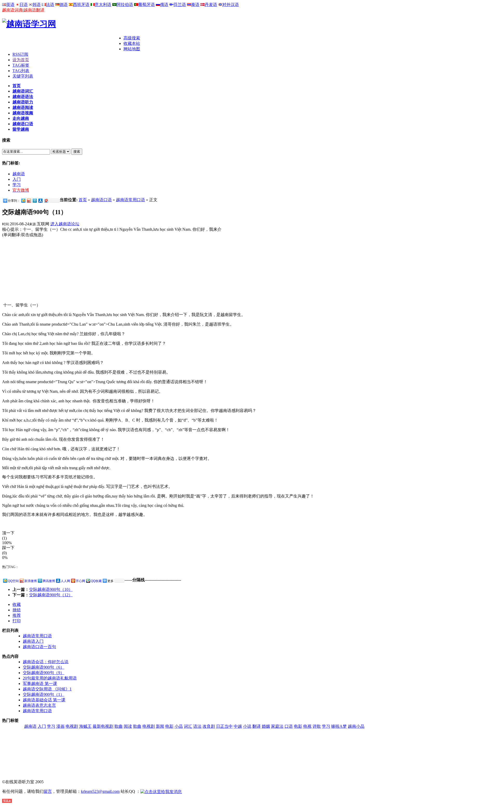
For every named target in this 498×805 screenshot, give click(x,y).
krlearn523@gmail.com (100, 791)
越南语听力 (22, 102)
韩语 (36, 4)
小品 (179, 726)
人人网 (65, 581)
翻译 (256, 726)
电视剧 (72, 726)
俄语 (164, 4)
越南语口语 (22, 124)
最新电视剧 (103, 726)
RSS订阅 (20, 54)
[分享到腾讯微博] (34, 200)
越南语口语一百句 (39, 647)
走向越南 (20, 118)
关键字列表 (22, 76)
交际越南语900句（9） (43, 672)
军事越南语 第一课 (40, 683)
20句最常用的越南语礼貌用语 (50, 678)
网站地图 (131, 49)
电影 (169, 726)
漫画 (60, 726)
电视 (307, 726)
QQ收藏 (96, 581)
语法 (197, 726)
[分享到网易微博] (46, 200)
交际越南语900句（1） (43, 694)
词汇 (188, 726)
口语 (289, 726)
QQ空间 (13, 581)
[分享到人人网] (40, 200)
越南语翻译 (34, 10)
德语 (63, 4)
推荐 (16, 615)
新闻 (160, 726)
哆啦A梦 (339, 726)
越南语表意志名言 (39, 705)
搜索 (76, 151)
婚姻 (266, 726)
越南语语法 (22, 96)
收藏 (16, 604)
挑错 (16, 610)
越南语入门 (33, 641)
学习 (16, 185)
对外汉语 (230, 4)
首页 (16, 85)
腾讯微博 (49, 581)
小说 (247, 726)
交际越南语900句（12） (51, 595)
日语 (23, 4)
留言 (48, 791)
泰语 (195, 4)
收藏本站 (131, 43)
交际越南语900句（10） (51, 589)
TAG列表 (20, 70)
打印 (16, 621)
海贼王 (85, 726)
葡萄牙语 (146, 4)
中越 (238, 726)
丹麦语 (211, 4)
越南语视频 (22, 113)
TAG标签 (20, 65)
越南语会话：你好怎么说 (45, 662)
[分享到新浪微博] (29, 200)
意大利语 (103, 4)
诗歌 (317, 726)
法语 (50, 4)
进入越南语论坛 (64, 224)
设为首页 (20, 60)
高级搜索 (131, 38)
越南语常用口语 (130, 200)
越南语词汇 (22, 91)
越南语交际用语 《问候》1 (47, 689)
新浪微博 (30, 581)
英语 (10, 4)
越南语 (18, 174)
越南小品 (356, 726)
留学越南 (20, 129)
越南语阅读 (22, 107)
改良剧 (209, 726)
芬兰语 (180, 4)
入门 (16, 179)
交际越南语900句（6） (43, 667)
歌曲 (118, 726)
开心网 (80, 581)
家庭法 (277, 726)
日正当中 (224, 726)
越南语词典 (12, 10)
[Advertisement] (62, 43)
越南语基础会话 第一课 (44, 700)
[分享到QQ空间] (23, 200)
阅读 (128, 726)
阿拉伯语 (124, 4)
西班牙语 (81, 4)
